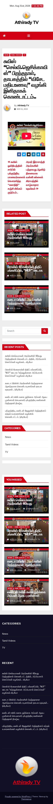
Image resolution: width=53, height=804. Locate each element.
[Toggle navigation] (29, 36)
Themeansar (26, 799)
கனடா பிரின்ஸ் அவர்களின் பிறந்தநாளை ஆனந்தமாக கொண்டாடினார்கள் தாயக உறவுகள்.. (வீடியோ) (24, 305)
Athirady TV (26, 22)
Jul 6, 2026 (15, 509)
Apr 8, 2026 (15, 601)
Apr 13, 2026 (16, 539)
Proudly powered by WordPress (18, 797)
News (6, 55)
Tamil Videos (16, 55)
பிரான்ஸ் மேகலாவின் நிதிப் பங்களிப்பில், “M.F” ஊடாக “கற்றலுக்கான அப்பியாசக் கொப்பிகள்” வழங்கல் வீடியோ (26, 272)
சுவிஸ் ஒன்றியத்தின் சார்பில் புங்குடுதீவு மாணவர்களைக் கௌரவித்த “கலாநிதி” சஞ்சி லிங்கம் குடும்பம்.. (16, 177)
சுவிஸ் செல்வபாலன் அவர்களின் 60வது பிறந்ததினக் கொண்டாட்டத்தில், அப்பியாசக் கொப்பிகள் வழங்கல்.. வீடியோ (25, 359)
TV (24, 55)
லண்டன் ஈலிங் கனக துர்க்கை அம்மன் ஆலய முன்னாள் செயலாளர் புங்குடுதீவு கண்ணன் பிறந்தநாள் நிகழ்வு (26, 400)
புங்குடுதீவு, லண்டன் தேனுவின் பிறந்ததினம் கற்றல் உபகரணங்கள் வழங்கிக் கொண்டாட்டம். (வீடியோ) (25, 414)
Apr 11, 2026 (16, 570)
